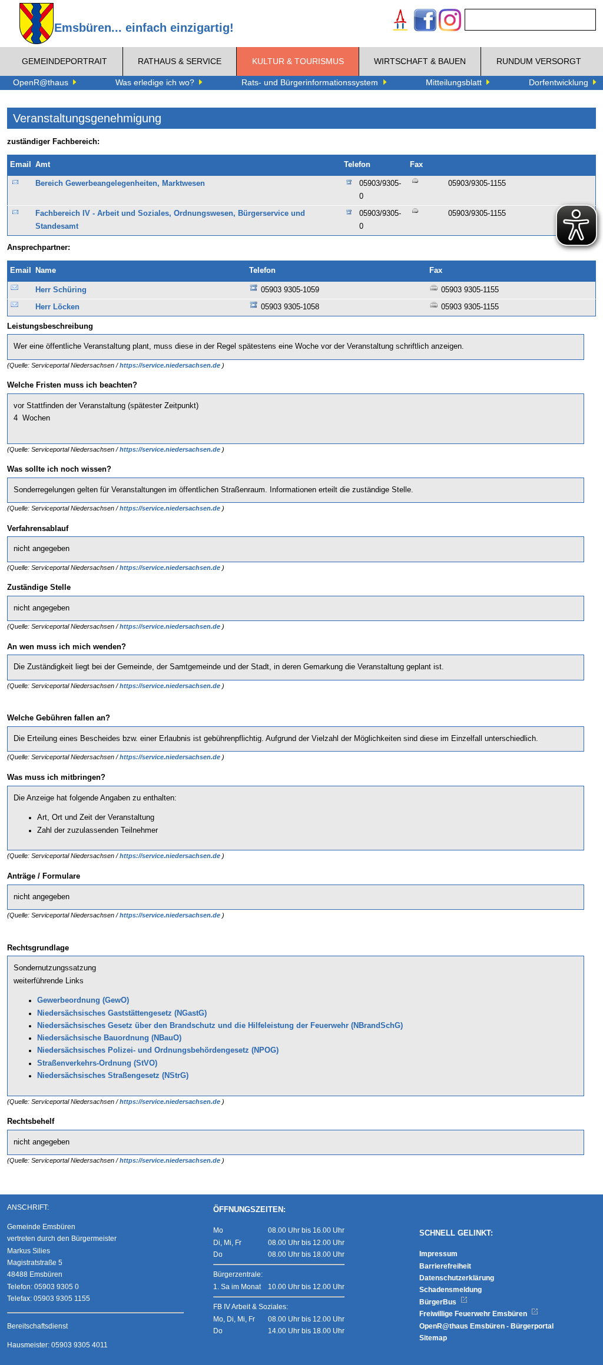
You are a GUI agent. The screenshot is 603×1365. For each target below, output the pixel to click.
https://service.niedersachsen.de (171, 365)
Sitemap (433, 1338)
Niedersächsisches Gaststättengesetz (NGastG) (122, 1013)
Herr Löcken (57, 307)
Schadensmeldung (450, 1290)
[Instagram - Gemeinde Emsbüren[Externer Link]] (450, 21)
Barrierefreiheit (445, 1266)
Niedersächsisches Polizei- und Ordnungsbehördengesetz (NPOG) (158, 1050)
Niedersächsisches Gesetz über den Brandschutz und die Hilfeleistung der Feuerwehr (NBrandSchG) (220, 1026)
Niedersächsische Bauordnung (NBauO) (109, 1038)
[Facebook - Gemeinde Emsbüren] (425, 21)
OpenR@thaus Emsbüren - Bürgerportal (486, 1326)
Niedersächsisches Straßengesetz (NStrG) (112, 1076)
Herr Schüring (61, 290)
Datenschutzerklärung (456, 1278)
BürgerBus (438, 1302)
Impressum (438, 1254)
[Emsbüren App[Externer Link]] (400, 21)
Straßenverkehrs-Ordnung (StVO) (97, 1063)
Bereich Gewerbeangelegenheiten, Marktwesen (120, 183)
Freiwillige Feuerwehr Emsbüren (474, 1314)
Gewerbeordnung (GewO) (83, 1000)
